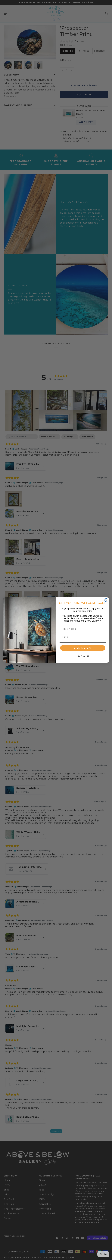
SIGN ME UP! (82, 648)
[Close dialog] (106, 600)
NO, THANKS (82, 656)
